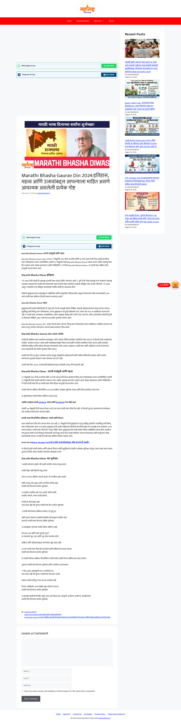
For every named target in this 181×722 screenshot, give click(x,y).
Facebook (60, 402)
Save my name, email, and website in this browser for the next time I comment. (59, 691)
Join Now (110, 65)
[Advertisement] (67, 44)
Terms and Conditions (116, 714)
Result (111, 21)
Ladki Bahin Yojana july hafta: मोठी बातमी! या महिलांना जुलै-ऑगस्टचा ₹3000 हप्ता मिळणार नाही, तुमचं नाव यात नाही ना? (141, 144)
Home (69, 21)
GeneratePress (104, 718)
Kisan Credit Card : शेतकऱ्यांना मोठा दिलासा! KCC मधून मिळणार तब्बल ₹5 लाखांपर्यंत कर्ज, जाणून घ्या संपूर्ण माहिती (140, 106)
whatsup (42, 402)
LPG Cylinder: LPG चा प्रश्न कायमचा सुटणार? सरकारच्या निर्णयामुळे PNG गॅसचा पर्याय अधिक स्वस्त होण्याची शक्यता (142, 181)
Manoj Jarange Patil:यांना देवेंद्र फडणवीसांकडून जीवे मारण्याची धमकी (60, 442)
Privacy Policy (100, 714)
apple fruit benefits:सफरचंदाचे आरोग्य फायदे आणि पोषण (42, 614)
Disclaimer (88, 714)
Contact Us (77, 714)
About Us (97, 21)
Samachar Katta (82, 21)
